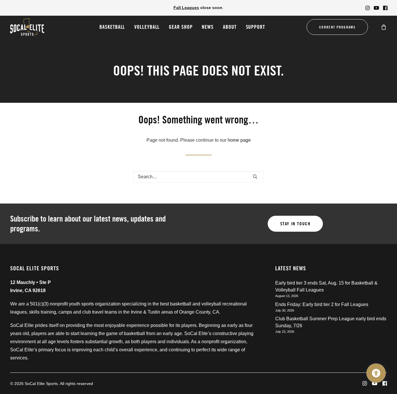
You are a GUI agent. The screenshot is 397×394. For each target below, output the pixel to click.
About (230, 27)
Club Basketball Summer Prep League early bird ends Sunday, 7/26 (330, 322)
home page (239, 140)
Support (255, 27)
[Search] (198, 177)
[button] (367, 8)
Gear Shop (180, 27)
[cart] (384, 27)
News (208, 27)
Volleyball (147, 27)
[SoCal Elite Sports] (27, 27)
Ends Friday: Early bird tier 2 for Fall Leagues (321, 304)
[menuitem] (367, 8)
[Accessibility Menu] (375, 373)
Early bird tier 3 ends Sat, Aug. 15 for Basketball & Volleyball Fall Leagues (326, 286)
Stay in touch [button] (295, 223)
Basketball (112, 27)
